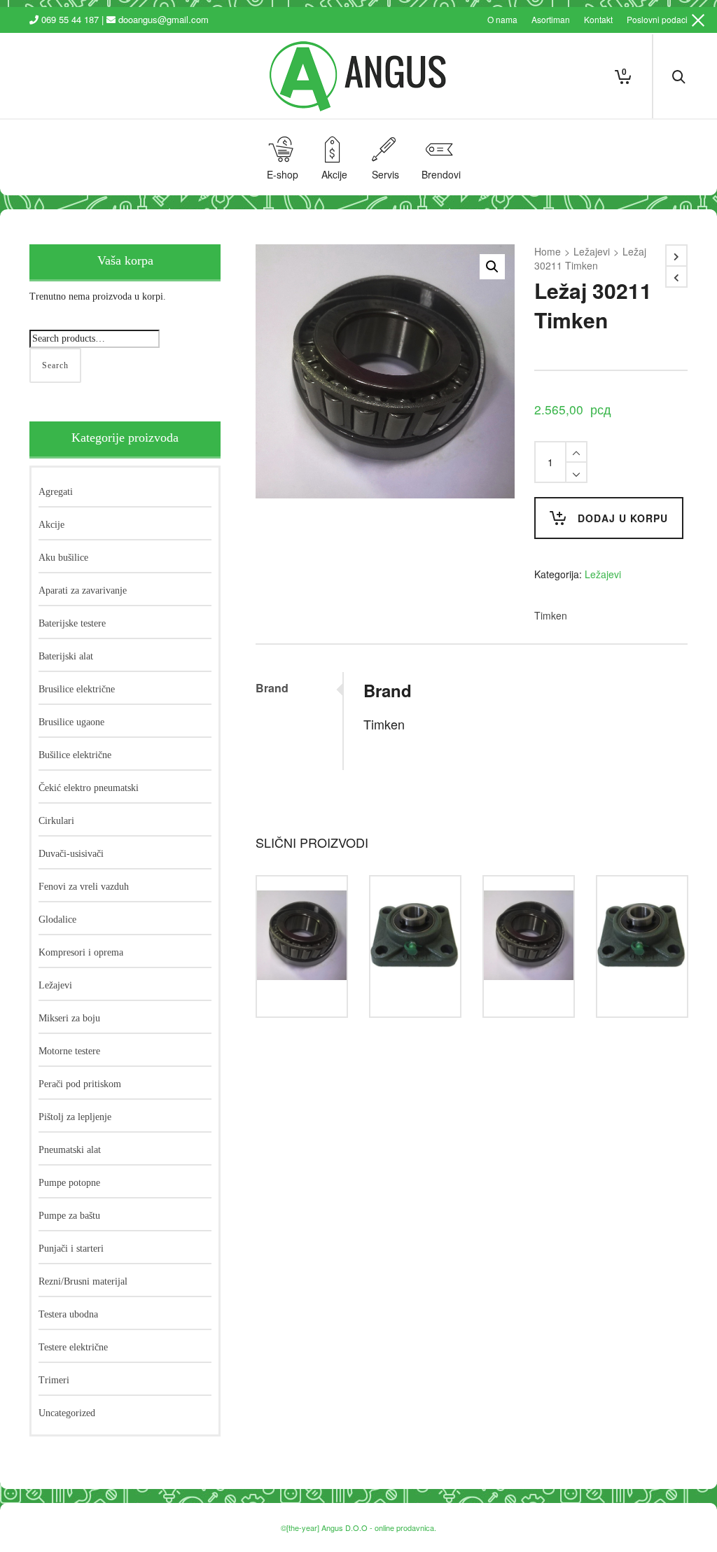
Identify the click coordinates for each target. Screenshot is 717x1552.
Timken (550, 615)
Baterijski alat (66, 656)
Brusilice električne (77, 689)
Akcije (51, 524)
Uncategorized (67, 1413)
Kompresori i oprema (81, 952)
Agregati (56, 492)
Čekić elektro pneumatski (89, 788)
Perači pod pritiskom (80, 1084)
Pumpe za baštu (69, 1215)
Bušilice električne (75, 755)
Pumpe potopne (69, 1182)
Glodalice (57, 919)
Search (55, 365)
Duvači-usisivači (71, 853)
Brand (272, 688)
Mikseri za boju (69, 1018)
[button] (492, 266)
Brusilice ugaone (71, 722)
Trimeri (54, 1380)
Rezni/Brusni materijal (83, 1281)
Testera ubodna (68, 1314)
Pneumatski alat (70, 1150)
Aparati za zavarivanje (83, 590)
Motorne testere (69, 1051)
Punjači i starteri (71, 1248)
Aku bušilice (63, 557)
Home (547, 251)
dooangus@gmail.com (163, 19)
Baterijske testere (72, 623)
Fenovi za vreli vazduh (84, 886)
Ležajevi (591, 251)
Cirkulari (56, 821)
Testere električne (73, 1347)
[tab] (299, 688)
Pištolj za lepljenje (75, 1117)
